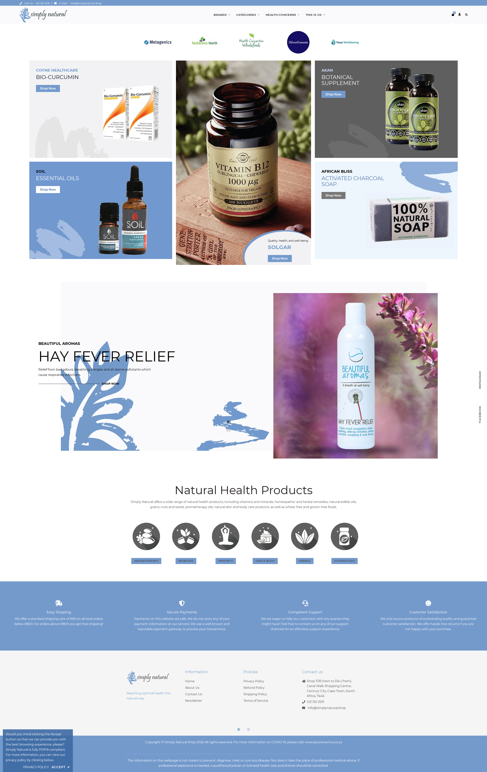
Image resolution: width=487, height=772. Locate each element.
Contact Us (193, 694)
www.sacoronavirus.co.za (323, 742)
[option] (243, 376)
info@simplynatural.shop (86, 3)
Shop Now (48, 88)
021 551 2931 (43, 3)
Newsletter (193, 700)
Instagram (480, 380)
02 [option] (228, 430)
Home (190, 681)
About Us (192, 688)
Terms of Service (256, 700)
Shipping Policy (255, 694)
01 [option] (229, 422)
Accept (61, 767)
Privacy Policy (254, 681)
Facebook (480, 414)
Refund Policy (254, 688)
